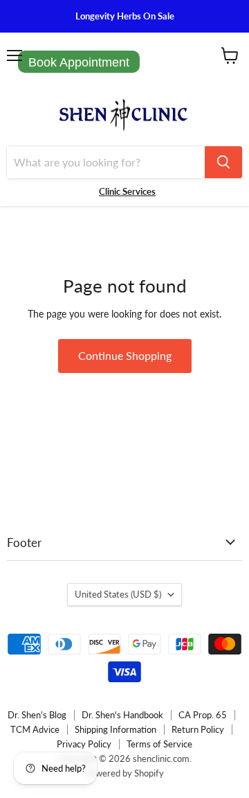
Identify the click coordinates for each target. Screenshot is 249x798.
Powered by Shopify (124, 773)
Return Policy (198, 729)
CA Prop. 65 (202, 714)
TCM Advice (34, 729)
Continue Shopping (125, 355)
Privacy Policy (84, 743)
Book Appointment (78, 62)
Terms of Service (159, 743)
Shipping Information (115, 729)
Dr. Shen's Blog (37, 714)
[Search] (223, 162)
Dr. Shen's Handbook (122, 714)
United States (118, 594)
